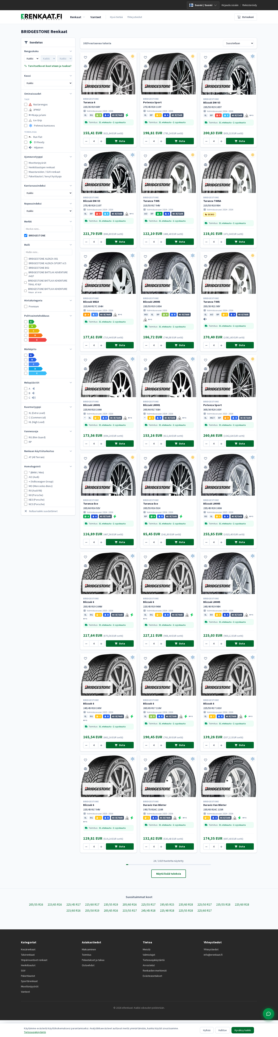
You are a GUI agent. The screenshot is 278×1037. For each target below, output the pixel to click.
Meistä (146, 949)
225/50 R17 (204, 904)
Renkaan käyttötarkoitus (39, 451)
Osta (121, 141)
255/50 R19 (92, 910)
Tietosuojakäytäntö (154, 960)
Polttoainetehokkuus (36, 315)
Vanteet (25, 991)
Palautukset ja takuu (93, 960)
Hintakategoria (33, 300)
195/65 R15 (167, 904)
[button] (85, 115)
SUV (23, 970)
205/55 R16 (36, 904)
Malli (27, 244)
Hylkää (206, 1030)
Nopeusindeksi (33, 203)
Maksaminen (89, 949)
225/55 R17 (148, 904)
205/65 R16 (111, 910)
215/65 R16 (55, 904)
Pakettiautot (28, 976)
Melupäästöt (31, 382)
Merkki (28, 221)
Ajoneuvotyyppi (33, 156)
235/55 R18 (223, 904)
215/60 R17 (92, 904)
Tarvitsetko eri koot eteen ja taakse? (49, 66)
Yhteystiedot (134, 17)
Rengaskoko (31, 51)
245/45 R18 (148, 910)
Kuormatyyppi (32, 407)
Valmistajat (149, 954)
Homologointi (32, 466)
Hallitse (222, 1030)
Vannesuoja (31, 431)
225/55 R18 (186, 910)
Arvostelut (149, 965)
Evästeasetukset (152, 976)
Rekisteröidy (249, 5)
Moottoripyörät (29, 986)
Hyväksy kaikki (243, 1030)
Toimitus (86, 954)
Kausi (27, 75)
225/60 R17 (204, 910)
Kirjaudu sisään (230, 5)
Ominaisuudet (32, 93)
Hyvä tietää (116, 17)
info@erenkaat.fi (213, 954)
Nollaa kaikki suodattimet (43, 511)
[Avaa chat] (268, 1013)
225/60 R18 (242, 904)
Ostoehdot (88, 965)
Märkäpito (30, 349)
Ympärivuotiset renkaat (34, 960)
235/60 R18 (186, 904)
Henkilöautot (28, 965)
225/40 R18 (167, 910)
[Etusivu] (41, 17)
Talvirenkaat (28, 954)
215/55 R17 (130, 910)
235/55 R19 (111, 904)
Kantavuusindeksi (35, 185)
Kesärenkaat (28, 949)
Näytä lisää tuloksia (168, 873)
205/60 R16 (130, 904)
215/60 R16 (73, 910)
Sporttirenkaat (29, 981)
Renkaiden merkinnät (155, 970)
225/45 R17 (73, 904)
